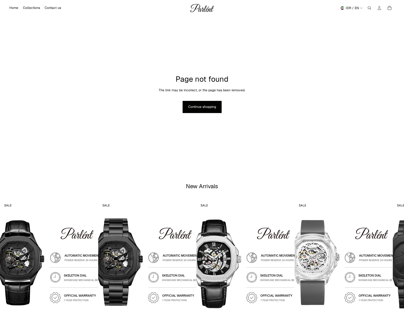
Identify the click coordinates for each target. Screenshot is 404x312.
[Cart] (389, 8)
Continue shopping (202, 107)
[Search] (369, 8)
